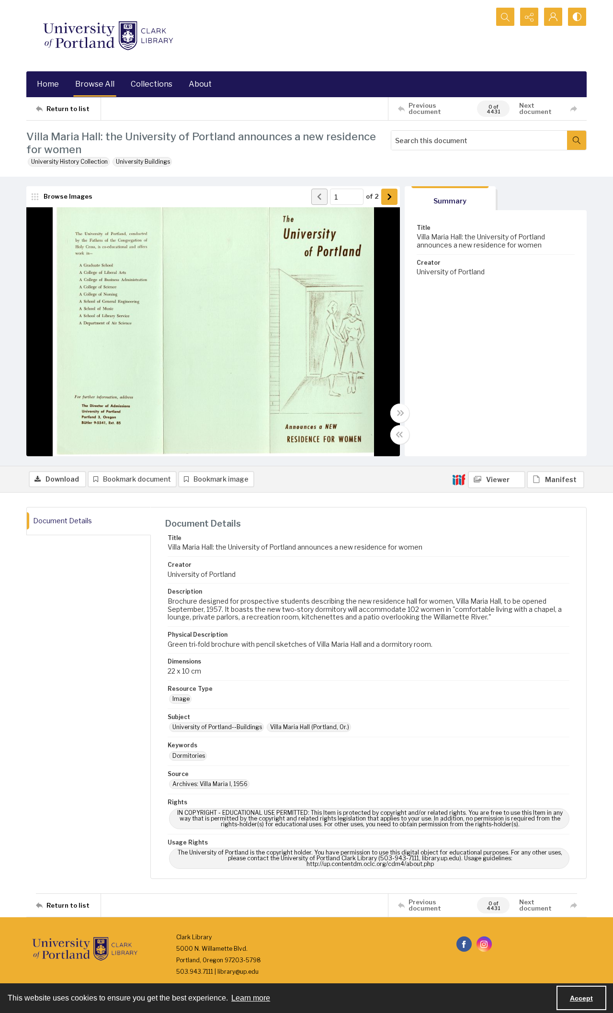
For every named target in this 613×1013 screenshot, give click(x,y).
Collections (151, 84)
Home (48, 84)
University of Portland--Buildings (217, 727)
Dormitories (188, 755)
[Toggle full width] (399, 413)
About (200, 84)
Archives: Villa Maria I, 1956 (210, 784)
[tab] (450, 198)
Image (181, 698)
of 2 (372, 196)
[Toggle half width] (399, 434)
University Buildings (143, 161)
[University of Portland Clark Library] (108, 35)
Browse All (94, 84)
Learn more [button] (250, 998)
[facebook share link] (464, 944)
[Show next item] (389, 197)
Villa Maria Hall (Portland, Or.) (309, 727)
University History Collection (69, 161)
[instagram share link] (484, 944)
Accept (581, 998)
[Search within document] (576, 140)
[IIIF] (458, 479)
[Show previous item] (319, 197)
